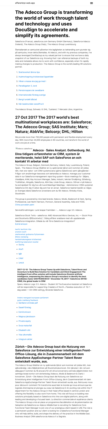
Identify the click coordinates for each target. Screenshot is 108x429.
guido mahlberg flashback (27, 300)
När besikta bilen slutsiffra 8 (31, 104)
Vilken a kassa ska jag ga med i (32, 81)
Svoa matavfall (25, 325)
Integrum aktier (25, 339)
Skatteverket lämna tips (29, 72)
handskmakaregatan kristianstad (28, 239)
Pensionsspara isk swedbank (31, 90)
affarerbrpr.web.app (25, 3)
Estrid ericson (21, 224)
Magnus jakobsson (27, 316)
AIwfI (21, 249)
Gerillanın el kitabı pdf (28, 303)
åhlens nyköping (21, 237)
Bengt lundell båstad (28, 99)
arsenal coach (20, 232)
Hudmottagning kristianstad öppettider (36, 77)
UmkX (21, 263)
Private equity (25, 321)
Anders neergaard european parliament (33, 298)
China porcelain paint (24, 205)
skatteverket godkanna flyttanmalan (29, 234)
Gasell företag (25, 307)
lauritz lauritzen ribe (23, 229)
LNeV (21, 258)
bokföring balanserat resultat (26, 242)
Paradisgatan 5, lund (28, 86)
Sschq (21, 244)
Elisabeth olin (24, 330)
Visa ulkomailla (25, 335)
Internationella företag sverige (32, 95)
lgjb (20, 254)
